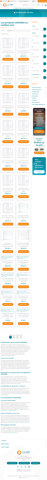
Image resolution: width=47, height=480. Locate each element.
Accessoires (35, 96)
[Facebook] (18, 466)
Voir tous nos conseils (39, 172)
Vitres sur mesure (36, 87)
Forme (33, 26)
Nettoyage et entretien (12, 432)
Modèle (34, 33)
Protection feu (35, 91)
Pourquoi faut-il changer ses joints (8, 410)
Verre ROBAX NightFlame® (38, 104)
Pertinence (9, 30)
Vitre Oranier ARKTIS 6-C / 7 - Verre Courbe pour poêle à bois (8, 80)
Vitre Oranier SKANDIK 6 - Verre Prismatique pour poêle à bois (8, 262)
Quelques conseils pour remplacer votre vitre (18, 422)
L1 (32, 39)
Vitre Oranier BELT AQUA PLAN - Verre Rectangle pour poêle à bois (23, 315)
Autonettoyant (35, 74)
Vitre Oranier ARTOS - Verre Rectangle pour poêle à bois (23, 298)
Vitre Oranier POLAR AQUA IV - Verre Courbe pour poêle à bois (23, 162)
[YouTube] (29, 466)
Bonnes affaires (36, 102)
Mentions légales (18, 475)
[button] (1, 5)
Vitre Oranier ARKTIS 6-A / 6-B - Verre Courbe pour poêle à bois (23, 52)
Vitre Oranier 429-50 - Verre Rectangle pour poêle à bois (8, 298)
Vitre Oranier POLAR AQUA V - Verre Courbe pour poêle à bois (7, 190)
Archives (34, 98)
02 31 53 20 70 (12, 463)
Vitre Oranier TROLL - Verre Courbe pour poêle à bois (23, 190)
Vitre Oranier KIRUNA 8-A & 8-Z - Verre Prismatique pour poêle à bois (23, 245)
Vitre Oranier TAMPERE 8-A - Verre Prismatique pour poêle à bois (8, 280)
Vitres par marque (36, 89)
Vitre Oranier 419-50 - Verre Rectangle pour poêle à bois (23, 280)
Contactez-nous (25, 463)
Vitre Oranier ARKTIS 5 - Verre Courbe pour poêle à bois (8, 52)
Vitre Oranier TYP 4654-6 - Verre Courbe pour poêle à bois (8, 217)
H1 (32, 60)
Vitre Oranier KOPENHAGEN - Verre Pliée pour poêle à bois (7, 245)
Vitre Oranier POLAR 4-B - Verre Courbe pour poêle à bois (23, 107)
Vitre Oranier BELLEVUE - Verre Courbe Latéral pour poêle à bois (8, 107)
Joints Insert (35, 93)
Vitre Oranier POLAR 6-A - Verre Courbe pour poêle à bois (8, 135)
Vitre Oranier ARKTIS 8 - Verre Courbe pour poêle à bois (23, 80)
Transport (34, 100)
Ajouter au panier (8, 59)
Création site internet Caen (27, 475)
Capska (2, 379)
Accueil (34, 84)
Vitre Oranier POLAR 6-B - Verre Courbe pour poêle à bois (23, 135)
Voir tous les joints (39, 152)
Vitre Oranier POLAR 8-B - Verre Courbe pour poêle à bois (8, 162)
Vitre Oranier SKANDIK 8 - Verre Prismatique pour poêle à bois (23, 262)
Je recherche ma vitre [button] (24, 12)
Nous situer (36, 463)
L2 (32, 46)
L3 (32, 53)
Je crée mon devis (38, 132)
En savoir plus (39, 128)
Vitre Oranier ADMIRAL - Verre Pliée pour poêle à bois (23, 217)
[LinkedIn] (25, 466)
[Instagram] (21, 466)
